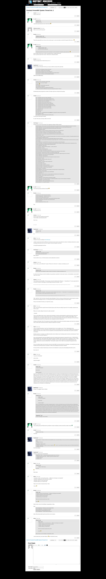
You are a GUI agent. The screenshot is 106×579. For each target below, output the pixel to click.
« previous (52, 7)
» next (76, 7)
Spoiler (47, 545)
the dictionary (47, 239)
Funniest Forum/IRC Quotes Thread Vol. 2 (39, 7)
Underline (36, 545)
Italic (35, 545)
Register (27, 4)
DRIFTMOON (47, 3)
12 (68, 7)
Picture (38, 545)
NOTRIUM (53, 3)
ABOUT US (40, 3)
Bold (33, 545)
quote (78, 15)
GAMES (34, 3)
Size (42, 545)
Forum (27, 7)
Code (46, 545)
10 (64, 7)
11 (66, 7)
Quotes (44, 545)
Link (39, 545)
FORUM (59, 3)
